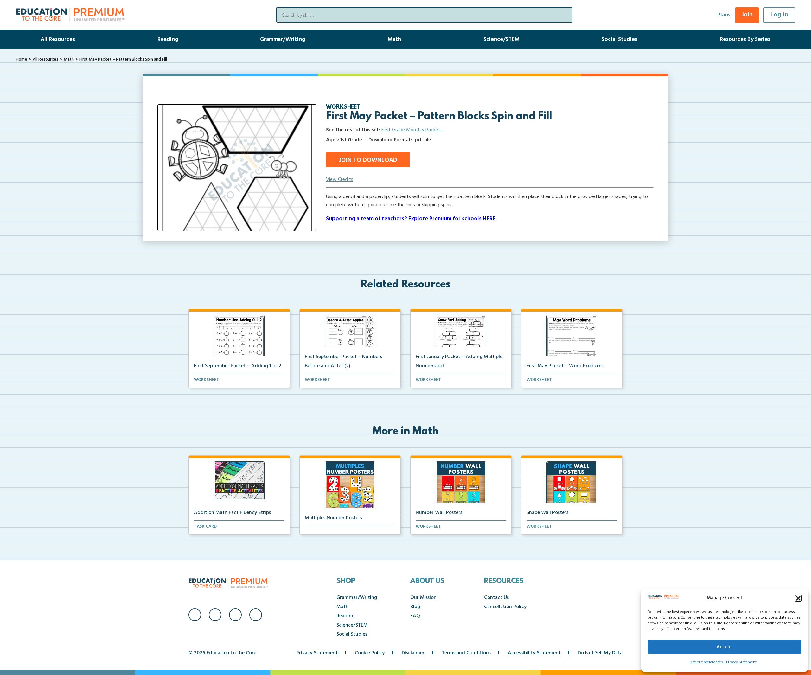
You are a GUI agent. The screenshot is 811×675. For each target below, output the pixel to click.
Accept (724, 647)
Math (394, 39)
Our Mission (423, 598)
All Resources (58, 39)
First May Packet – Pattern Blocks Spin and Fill (123, 59)
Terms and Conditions (466, 653)
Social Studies (619, 39)
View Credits (339, 180)
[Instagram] (215, 614)
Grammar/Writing (282, 39)
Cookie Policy (370, 653)
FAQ (415, 616)
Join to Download (368, 160)
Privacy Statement (741, 662)
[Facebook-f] (195, 614)
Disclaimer (413, 653)
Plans (724, 15)
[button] (798, 598)
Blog (415, 607)
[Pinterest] (255, 614)
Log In (779, 15)
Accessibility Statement (534, 653)
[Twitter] (235, 614)
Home (21, 59)
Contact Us (496, 598)
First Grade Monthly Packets (412, 130)
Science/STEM (501, 39)
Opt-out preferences (706, 662)
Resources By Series (745, 39)
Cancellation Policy (505, 607)
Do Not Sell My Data (600, 653)
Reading (167, 39)
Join (747, 15)
